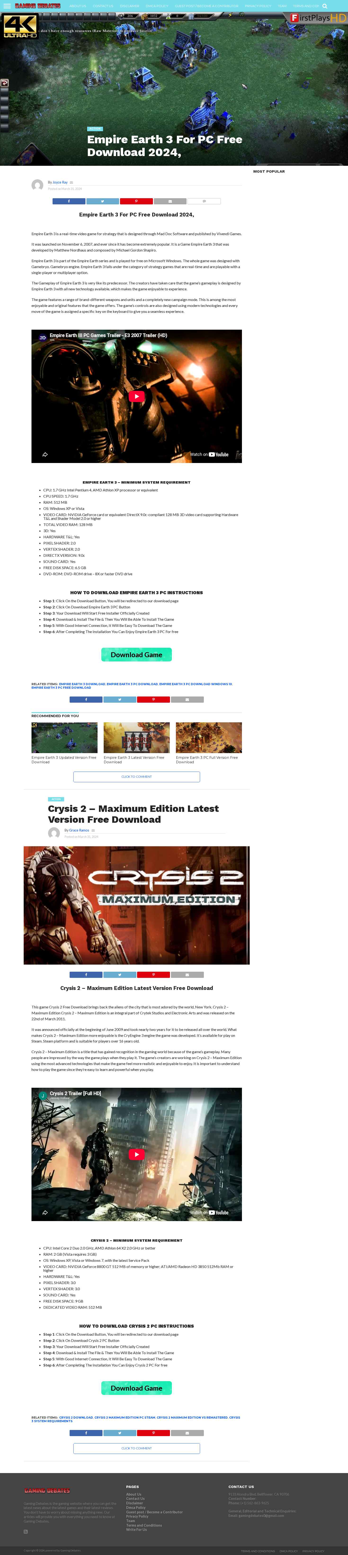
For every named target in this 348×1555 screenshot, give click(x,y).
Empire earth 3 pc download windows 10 (195, 684)
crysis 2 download (76, 1417)
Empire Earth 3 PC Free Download (61, 687)
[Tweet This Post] (102, 200)
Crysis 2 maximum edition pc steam (124, 1417)
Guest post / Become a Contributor (206, 6)
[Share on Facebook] (69, 200)
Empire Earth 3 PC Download (132, 684)
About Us (78, 6)
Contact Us (103, 6)
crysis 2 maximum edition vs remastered (192, 1417)
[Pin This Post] (136, 200)
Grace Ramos (79, 830)
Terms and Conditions (313, 6)
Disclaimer (129, 6)
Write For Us (136, 1530)
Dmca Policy (157, 6)
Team (282, 6)
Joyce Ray (60, 182)
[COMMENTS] (204, 200)
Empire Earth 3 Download (82, 684)
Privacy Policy (258, 6)
